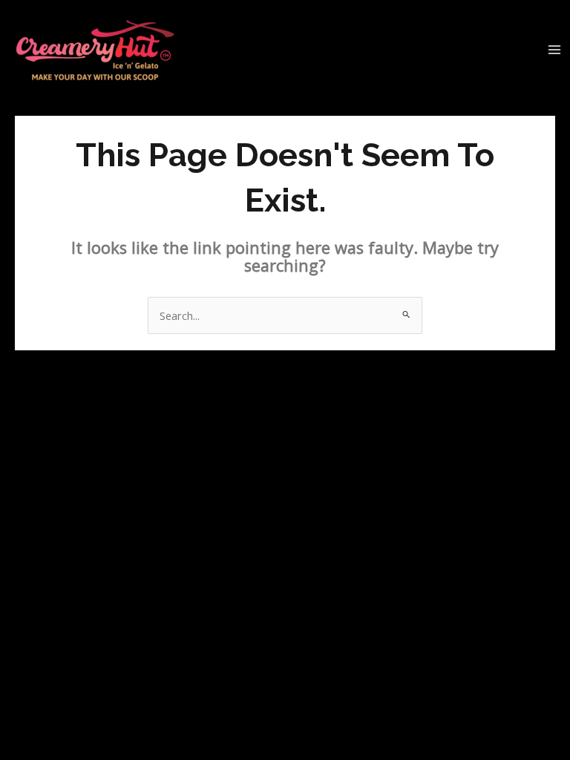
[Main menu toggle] (554, 49)
